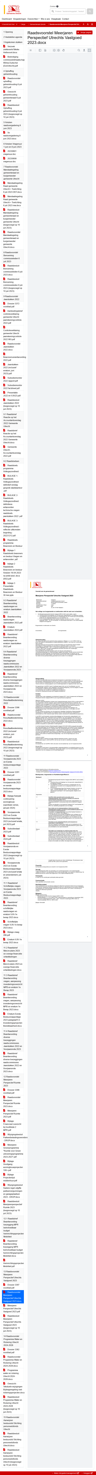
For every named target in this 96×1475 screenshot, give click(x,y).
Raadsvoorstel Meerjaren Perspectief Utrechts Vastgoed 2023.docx (12, 1296)
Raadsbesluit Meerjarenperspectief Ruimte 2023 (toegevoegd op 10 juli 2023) (12, 1207)
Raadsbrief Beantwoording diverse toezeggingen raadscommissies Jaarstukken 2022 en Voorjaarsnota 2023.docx (12, 683)
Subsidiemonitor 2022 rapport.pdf (12, 379)
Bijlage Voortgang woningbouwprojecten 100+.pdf (13, 1165)
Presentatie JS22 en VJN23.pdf (11, 394)
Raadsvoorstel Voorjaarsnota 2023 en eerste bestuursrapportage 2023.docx (12, 785)
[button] (90, 11)
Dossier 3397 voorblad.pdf (11, 1286)
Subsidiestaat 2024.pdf (11, 837)
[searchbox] (68, 11)
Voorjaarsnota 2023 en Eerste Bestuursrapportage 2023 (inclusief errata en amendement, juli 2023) (12, 870)
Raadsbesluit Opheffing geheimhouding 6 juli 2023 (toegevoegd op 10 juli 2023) (12, 111)
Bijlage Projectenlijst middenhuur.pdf (10, 1178)
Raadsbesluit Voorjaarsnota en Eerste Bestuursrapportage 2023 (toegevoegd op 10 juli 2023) (12, 851)
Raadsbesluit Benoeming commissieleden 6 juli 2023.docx (12, 270)
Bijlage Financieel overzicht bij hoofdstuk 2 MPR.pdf (12, 1125)
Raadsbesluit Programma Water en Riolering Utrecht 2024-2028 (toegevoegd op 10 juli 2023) (12, 1404)
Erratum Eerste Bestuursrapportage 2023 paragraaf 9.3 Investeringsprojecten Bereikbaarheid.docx (12, 1020)
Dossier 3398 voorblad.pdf (11, 1091)
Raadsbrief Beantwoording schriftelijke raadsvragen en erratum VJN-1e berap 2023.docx (10, 909)
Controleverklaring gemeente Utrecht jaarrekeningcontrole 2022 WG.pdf (12, 334)
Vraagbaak (56, 19)
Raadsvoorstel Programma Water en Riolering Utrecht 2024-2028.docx (12, 1361)
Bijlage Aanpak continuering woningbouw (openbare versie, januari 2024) (12, 802)
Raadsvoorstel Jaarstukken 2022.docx (11, 347)
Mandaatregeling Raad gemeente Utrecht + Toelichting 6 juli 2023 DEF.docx (12, 187)
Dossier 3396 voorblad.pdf (11, 709)
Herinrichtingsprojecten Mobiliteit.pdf (13, 1264)
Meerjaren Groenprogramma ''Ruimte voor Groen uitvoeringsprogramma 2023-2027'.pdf (13, 1151)
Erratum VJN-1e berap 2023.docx (12, 941)
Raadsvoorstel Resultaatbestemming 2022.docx (13, 718)
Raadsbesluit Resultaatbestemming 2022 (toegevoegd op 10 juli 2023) (13, 746)
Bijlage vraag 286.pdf (11, 933)
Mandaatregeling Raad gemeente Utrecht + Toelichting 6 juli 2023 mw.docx (12, 200)
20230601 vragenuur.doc (9, 152)
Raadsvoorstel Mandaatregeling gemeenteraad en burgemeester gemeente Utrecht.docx (11, 239)
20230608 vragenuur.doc (9, 160)
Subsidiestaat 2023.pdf (11, 830)
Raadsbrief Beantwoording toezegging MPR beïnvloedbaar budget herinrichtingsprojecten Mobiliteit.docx (13, 1248)
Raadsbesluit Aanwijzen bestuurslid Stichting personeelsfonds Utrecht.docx (12, 1439)
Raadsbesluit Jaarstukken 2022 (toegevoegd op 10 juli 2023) (11, 404)
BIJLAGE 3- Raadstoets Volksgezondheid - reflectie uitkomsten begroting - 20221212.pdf (11, 528)
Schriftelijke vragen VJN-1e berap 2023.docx (12, 925)
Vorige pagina (85, 32)
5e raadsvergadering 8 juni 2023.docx (11, 136)
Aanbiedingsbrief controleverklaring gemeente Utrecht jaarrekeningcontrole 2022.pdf (12, 317)
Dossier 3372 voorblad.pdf (11, 305)
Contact (65, 19)
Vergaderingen (19, 19)
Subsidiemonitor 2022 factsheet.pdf (12, 386)
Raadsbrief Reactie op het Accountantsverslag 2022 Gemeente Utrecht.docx (12, 437)
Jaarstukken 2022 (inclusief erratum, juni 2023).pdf (10, 369)
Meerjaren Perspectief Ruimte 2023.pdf (11, 1114)
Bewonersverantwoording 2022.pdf (13, 358)
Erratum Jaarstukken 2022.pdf (12, 628)
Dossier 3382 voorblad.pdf (11, 1351)
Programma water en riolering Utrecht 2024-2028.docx (11, 1374)
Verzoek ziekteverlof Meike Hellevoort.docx (11, 49)
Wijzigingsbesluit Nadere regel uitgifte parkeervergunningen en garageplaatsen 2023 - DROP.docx (13, 1191)
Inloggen (87, 1473)
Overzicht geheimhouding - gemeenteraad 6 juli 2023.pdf (12, 96)
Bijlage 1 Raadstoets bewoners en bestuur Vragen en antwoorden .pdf (13, 554)
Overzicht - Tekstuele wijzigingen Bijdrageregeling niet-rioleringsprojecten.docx (13, 1388)
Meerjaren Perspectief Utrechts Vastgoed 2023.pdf (12, 1309)
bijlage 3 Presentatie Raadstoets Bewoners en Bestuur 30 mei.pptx (12, 589)
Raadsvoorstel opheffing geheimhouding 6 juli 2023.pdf (12, 82)
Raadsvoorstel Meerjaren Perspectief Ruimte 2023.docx (11, 1101)
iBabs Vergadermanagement (65, 1473)
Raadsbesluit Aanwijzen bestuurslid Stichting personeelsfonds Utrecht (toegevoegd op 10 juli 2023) (12, 1457)
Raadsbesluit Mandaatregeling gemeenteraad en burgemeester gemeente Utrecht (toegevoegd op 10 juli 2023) (11, 219)
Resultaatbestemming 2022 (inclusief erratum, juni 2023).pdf (13, 732)
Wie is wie (45, 19)
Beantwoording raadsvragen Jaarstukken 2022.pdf (12, 620)
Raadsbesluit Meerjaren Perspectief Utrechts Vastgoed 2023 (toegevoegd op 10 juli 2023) (12, 1323)
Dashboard (7, 19)
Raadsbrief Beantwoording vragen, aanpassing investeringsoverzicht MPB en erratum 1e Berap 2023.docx (12, 1002)
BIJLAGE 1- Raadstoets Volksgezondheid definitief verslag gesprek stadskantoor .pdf (12, 483)
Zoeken (53, 6)
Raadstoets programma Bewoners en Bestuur (12, 543)
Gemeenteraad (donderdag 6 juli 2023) (43, 24)
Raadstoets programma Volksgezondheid (11, 468)
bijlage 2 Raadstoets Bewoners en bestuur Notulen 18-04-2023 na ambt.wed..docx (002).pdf (12, 571)
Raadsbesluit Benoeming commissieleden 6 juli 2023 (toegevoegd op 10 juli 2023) (12, 285)
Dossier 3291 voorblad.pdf (11, 773)
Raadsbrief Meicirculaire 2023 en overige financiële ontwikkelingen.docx (12, 965)
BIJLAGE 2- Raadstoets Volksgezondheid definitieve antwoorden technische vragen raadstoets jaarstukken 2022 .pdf (12, 505)
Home (18, 24)
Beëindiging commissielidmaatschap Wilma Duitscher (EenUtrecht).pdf (13, 61)
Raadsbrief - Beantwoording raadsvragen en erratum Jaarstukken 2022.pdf (12, 640)
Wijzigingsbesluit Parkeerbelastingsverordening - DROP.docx (13, 1137)
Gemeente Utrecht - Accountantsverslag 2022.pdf (12, 451)
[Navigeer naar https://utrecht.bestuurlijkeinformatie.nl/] (14, 9)
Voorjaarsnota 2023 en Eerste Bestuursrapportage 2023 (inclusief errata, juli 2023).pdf (12, 818)
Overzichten (32, 19)
